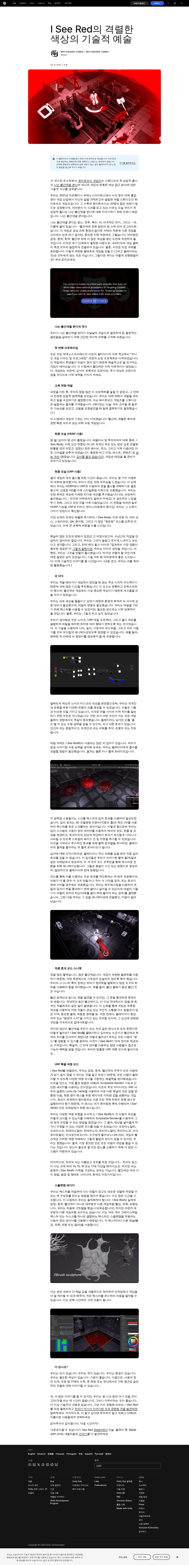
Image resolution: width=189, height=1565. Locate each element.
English (31, 1454)
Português (71, 1454)
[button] (139, 3)
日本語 (51, 1454)
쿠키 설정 (123, 1557)
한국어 (108, 1454)
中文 (81, 1454)
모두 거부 (142, 1557)
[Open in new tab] (45, 1489)
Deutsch (41, 1454)
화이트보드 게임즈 (89, 180)
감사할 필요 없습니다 (89, 456)
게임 (14, 3)
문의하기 (58, 3)
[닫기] (177, 1557)
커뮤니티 (41, 3)
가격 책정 (68, 3)
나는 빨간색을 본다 (65, 184)
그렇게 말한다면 (82, 548)
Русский (99, 1454)
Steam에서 (100, 1429)
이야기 (83, 1434)
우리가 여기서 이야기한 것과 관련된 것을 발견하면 (106, 1408)
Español (89, 1454)
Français (60, 1454)
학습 (49, 3)
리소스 (32, 3)
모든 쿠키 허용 (161, 1557)
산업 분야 (22, 3)
